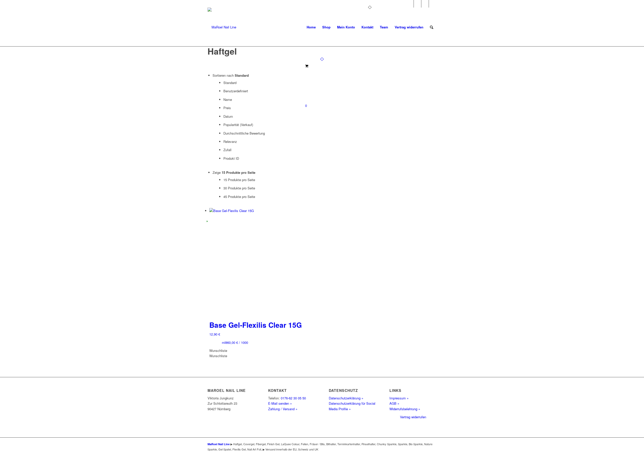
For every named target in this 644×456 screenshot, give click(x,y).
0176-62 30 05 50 (293, 398)
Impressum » (399, 398)
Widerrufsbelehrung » (404, 408)
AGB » (394, 403)
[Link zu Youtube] (425, 4)
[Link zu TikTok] (432, 4)
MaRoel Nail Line (219, 444)
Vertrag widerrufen (413, 416)
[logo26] (222, 27)
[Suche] (431, 27)
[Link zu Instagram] (410, 4)
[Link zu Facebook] (417, 4)
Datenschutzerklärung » (346, 398)
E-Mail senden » (280, 403)
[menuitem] (311, 27)
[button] (218, 350)
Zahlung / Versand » (282, 408)
